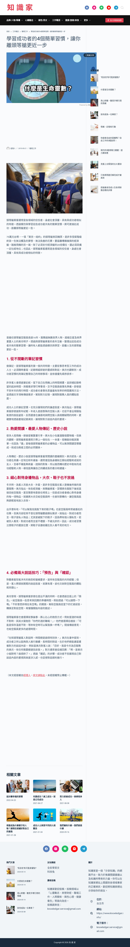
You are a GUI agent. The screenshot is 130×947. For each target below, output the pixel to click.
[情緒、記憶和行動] (94, 127)
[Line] (101, 8)
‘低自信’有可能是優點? (110, 77)
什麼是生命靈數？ (108, 90)
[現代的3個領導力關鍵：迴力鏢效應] (94, 152)
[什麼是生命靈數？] (94, 90)
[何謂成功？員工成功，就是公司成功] (44, 786)
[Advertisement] (44, 125)
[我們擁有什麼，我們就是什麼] (71, 815)
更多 (86, 20)
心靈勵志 (29, 20)
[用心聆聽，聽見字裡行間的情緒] (94, 102)
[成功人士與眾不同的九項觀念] (44, 815)
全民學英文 (53, 867)
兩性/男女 (42, 20)
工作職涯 (56, 20)
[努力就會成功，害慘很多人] (71, 786)
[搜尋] (122, 7)
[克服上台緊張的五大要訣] (94, 164)
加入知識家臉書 (116, 20)
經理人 (27, 675)
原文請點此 (39, 675)
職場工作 (32, 148)
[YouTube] (109, 8)
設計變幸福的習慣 (14, 796)
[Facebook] (87, 8)
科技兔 (51, 871)
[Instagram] (94, 8)
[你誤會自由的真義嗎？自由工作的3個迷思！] (94, 140)
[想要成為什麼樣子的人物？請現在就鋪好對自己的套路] (17, 815)
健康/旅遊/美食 (72, 20)
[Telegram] (116, 8)
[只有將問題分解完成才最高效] (94, 177)
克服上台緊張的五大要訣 (111, 164)
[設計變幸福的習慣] (17, 786)
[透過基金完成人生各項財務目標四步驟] (94, 189)
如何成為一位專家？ (109, 114)
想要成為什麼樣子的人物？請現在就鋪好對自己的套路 (17, 828)
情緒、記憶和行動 (108, 127)
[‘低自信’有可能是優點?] (94, 78)
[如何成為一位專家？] (94, 115)
